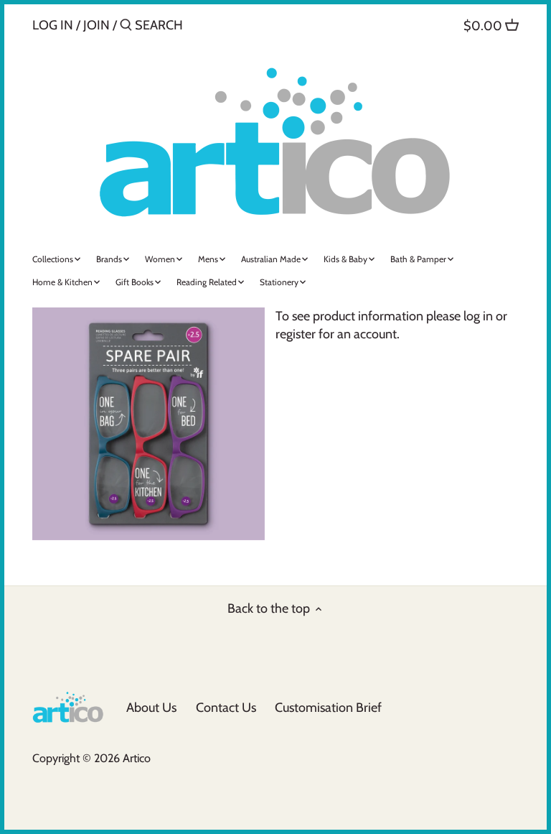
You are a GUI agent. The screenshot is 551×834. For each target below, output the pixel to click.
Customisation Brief (328, 707)
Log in (52, 25)
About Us (151, 707)
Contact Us (226, 707)
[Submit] (126, 27)
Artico (137, 758)
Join (96, 25)
